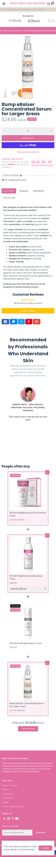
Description (9, 190)
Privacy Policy (8, 794)
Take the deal (28, 728)
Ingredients (38, 190)
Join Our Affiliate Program (13, 806)
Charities (6, 802)
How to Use (9, 197)
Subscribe (40, 832)
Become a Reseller (9, 785)
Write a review (28, 310)
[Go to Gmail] (36, 321)
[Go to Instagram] (8, 819)
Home (3, 9)
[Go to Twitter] (21, 321)
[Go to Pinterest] (28, 321)
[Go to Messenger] (13, 321)
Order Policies (8, 798)
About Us (6, 789)
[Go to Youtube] (16, 819)
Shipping (23, 190)
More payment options (28, 151)
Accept (45, 848)
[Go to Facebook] (5, 321)
